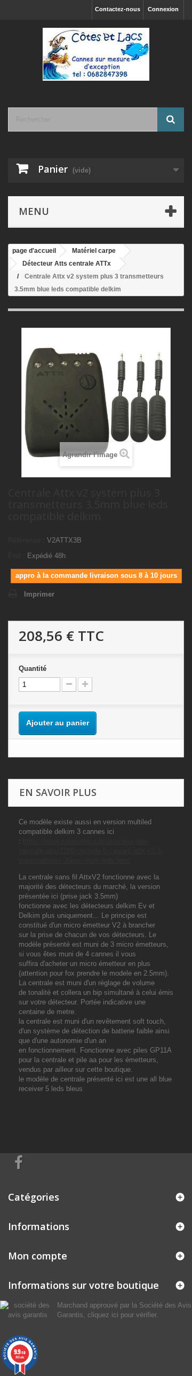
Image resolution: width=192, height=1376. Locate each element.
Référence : (26, 540)
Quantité (32, 668)
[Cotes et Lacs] (96, 54)
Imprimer (39, 594)
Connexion (163, 9)
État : (16, 556)
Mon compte (37, 1255)
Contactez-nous (117, 9)
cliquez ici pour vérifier (121, 1315)
